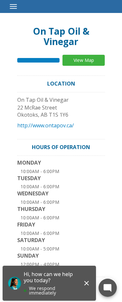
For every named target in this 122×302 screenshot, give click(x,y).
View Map (84, 60)
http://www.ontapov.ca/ (45, 125)
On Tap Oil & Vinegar (61, 36)
